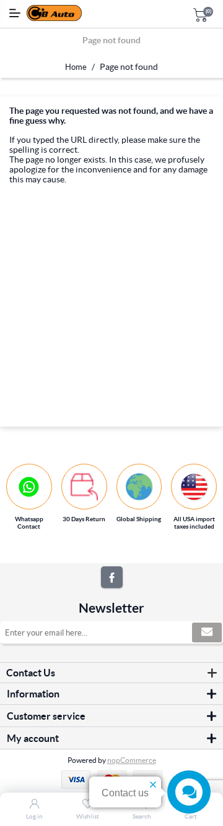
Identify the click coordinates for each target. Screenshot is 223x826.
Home (76, 67)
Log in (34, 816)
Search (142, 816)
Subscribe (207, 632)
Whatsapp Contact (29, 523)
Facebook (112, 577)
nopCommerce (131, 760)
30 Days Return (84, 519)
